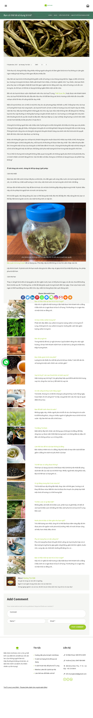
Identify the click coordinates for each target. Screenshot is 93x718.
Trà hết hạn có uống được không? (46, 465)
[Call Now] (6, 362)
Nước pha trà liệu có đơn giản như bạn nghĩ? (50, 520)
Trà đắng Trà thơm (41, 428)
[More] (70, 297)
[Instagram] (56, 297)
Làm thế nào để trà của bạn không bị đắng (49, 446)
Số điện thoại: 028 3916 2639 (75, 655)
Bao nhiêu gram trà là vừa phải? (45, 357)
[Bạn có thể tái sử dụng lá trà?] (46, 38)
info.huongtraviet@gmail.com (75, 674)
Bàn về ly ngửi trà (40, 338)
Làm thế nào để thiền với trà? (45, 673)
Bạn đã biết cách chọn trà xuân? (46, 409)
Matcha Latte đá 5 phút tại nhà (45, 669)
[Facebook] (23, 297)
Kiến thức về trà (64, 15)
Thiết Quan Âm (60, 93)
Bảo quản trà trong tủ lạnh (16, 263)
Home (50, 15)
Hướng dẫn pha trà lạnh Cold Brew (47, 655)
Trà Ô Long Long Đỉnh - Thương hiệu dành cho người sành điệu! (25, 687)
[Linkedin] (32, 297)
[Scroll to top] (89, 476)
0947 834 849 (80, 660)
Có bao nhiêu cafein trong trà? (45, 320)
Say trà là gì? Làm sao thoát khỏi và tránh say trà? (52, 375)
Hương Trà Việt (25, 64)
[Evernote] (51, 297)
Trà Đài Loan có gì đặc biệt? (44, 502)
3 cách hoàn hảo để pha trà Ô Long (47, 666)
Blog (55, 15)
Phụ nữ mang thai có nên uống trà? (47, 539)
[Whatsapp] (42, 297)
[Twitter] (28, 297)
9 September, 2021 (12, 64)
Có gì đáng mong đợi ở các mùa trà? (47, 483)
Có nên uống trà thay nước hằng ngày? (48, 391)
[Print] (65, 297)
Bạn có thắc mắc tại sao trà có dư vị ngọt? (49, 301)
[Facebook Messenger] (46, 297)
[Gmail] (61, 297)
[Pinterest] (37, 297)
